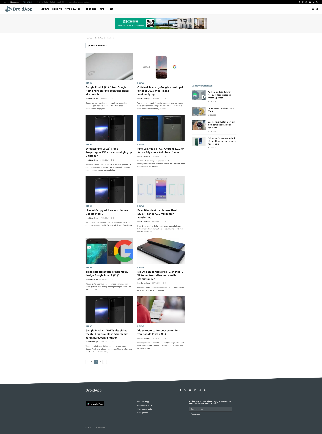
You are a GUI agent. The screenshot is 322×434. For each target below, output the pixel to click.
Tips (102, 9)
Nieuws (45, 9)
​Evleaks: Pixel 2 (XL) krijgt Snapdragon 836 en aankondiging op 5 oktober (109, 152)
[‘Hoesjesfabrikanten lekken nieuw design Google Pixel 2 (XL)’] (109, 251)
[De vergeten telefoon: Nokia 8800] (199, 111)
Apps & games (72, 9)
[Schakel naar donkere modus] (313, 9)
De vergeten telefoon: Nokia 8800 (50, 2)
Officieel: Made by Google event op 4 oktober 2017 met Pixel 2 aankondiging (160, 91)
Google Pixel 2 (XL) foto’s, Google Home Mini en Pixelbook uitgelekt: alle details (107, 91)
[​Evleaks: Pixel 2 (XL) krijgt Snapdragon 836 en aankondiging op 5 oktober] (109, 128)
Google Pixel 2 (100, 38)
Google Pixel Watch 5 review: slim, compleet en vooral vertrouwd (221, 125)
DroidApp (89, 38)
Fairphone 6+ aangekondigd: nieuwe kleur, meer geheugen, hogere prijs (222, 141)
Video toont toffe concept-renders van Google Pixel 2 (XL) (158, 332)
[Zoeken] (317, 9)
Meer (110, 9)
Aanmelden (195, 414)
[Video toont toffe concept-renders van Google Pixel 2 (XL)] (161, 309)
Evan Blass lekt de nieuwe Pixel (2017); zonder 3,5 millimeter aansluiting (157, 214)
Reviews (57, 9)
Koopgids (91, 9)
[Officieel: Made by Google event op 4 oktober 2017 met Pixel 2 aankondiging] (161, 66)
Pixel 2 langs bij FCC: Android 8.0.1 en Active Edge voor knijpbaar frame (160, 150)
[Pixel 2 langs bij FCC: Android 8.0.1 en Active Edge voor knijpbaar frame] (161, 128)
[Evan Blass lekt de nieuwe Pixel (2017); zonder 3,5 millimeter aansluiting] (161, 189)
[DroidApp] (19, 9)
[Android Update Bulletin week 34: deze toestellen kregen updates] (199, 95)
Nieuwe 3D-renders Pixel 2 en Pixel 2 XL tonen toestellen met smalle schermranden (160, 275)
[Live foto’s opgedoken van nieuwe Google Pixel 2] (109, 189)
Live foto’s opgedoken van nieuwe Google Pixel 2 (107, 212)
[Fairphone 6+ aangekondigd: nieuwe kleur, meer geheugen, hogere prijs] (199, 141)
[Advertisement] (214, 60)
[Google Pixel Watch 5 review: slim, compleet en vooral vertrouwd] (199, 125)
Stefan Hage (93, 98)
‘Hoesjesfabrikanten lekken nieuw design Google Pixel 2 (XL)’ (107, 273)
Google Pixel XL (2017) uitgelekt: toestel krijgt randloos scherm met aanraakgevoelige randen (107, 334)
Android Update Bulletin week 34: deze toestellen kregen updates (220, 95)
